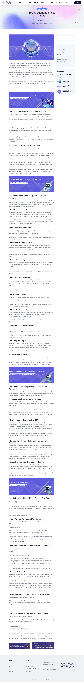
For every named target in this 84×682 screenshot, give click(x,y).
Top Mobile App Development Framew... (67, 91)
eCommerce (59, 56)
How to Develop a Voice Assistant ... (67, 86)
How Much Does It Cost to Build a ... (67, 75)
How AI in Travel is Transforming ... (66, 80)
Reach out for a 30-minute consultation (40, 636)
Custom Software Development (32, 668)
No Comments (50, 23)
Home (10, 664)
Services (36, 2)
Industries (43, 2)
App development (61, 49)
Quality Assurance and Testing (49, 662)
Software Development (62, 61)
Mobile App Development (31, 664)
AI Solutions (28, 2)
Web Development (29, 666)
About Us (20, 2)
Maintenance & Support (48, 664)
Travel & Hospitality (61, 64)
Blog (9, 666)
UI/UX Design (28, 671)
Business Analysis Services (48, 667)
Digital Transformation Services (49, 669)
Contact (77, 2)
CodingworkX (36, 679)
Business (59, 54)
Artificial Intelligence (42, 9)
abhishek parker (35, 23)
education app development (63, 59)
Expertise (51, 2)
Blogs (66, 2)
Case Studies (59, 2)
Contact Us (11, 671)
